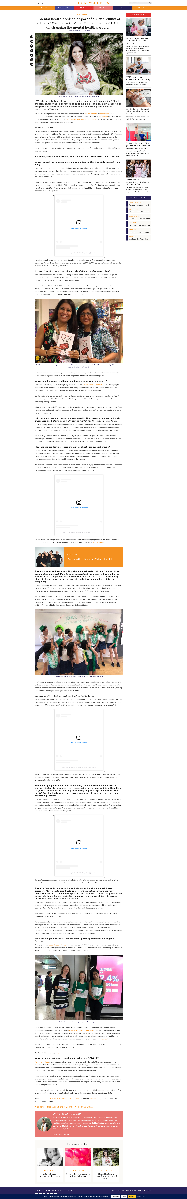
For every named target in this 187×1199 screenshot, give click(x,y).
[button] (52, 8)
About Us (120, 1190)
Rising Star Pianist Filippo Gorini (142, 232)
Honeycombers (47, 1190)
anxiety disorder (91, 114)
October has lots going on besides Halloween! (78, 1175)
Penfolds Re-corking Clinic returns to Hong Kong (148, 218)
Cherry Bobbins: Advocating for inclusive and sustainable (137, 182)
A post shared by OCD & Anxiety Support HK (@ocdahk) (79, 253)
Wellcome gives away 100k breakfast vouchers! (147, 205)
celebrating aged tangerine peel (141, 212)
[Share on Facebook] (31, 50)
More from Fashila (61, 1134)
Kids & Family (50, 1170)
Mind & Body (72, 555)
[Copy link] (31, 36)
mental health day (105, 1039)
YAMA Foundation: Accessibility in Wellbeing (138, 78)
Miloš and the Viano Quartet (140, 239)
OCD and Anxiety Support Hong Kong (82, 119)
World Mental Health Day (93, 385)
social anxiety (98, 542)
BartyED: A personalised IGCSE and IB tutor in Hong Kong (137, 40)
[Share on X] (31, 55)
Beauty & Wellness (79, 14)
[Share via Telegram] (31, 41)
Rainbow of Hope (42, 1062)
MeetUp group (95, 1098)
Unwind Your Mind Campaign (81, 1030)
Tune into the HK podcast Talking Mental (89, 559)
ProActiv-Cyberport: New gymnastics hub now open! (138, 144)
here (57, 1053)
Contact (141, 1190)
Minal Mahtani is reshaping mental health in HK (106, 1176)
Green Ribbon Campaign (58, 945)
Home (112, 1190)
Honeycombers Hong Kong (93, 3)
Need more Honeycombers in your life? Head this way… (64, 1106)
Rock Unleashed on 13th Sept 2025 (142, 225)
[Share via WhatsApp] (31, 46)
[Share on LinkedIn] (31, 59)
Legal (150, 1190)
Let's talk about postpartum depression (50, 1175)
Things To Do (78, 1170)
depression (104, 114)
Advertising (131, 1190)
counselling (103, 116)
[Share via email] (31, 64)
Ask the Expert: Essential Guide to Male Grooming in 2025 (137, 111)
